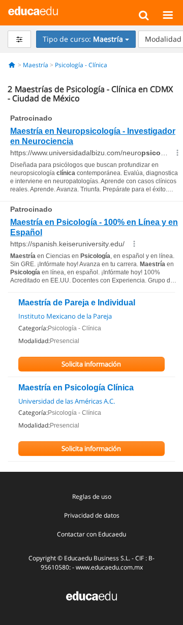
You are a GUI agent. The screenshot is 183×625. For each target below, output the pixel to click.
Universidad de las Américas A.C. (66, 401)
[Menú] (167, 14)
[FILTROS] (19, 39)
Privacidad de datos (91, 515)
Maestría (35, 65)
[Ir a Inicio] (12, 65)
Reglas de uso (91, 496)
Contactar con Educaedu (91, 534)
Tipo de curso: (83, 39)
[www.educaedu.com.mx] (91, 594)
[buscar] (143, 14)
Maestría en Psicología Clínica (76, 387)
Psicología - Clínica (81, 65)
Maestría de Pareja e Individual (76, 302)
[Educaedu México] (33, 10)
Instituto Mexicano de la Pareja (65, 316)
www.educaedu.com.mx (109, 567)
